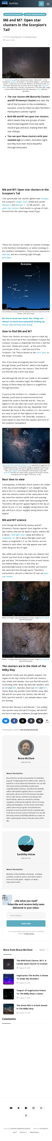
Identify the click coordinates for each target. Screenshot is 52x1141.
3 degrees (14, 471)
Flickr (38, 89)
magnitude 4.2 (8, 538)
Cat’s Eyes (41, 352)
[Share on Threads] (22, 721)
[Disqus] (26, 1061)
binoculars (6, 257)
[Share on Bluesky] (5, 721)
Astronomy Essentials (13, 14)
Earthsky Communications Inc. (21, 1129)
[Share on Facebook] (14, 721)
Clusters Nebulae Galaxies (35, 14)
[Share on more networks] (39, 721)
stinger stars (21, 201)
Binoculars (7, 473)
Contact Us (23, 1132)
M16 (37, 687)
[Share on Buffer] (31, 721)
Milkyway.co (44, 1129)
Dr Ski (29, 465)
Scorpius (13, 82)
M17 (45, 687)
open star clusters (10, 208)
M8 (6, 687)
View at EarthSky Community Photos (13, 465)
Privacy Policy (29, 934)
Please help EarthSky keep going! (23, 321)
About (15, 1132)
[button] (48, 3)
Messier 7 (20, 205)
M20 (14, 687)
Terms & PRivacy (34, 1132)
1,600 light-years (18, 534)
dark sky (10, 80)
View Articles (26, 762)
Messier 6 (6, 205)
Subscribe (41, 3)
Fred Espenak (45, 618)
